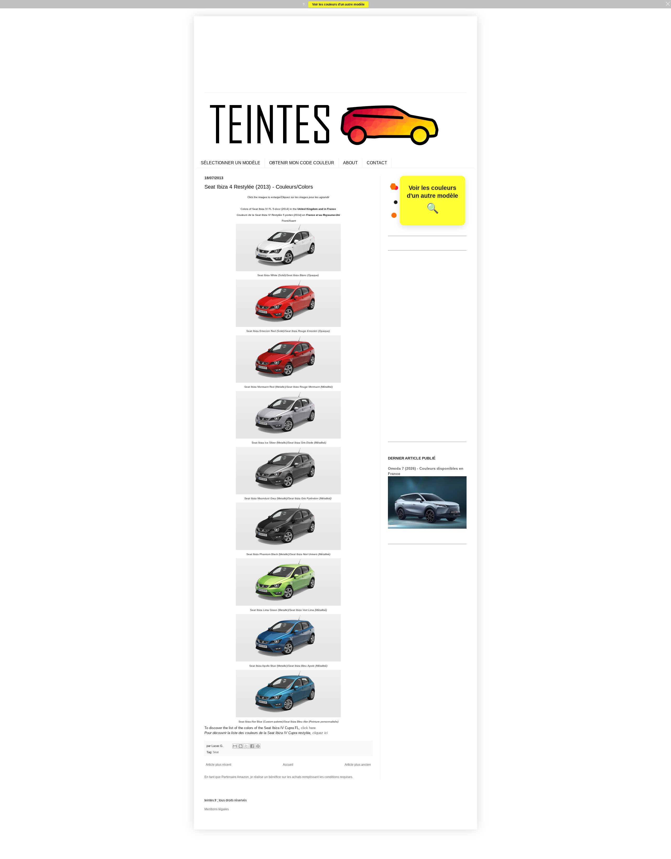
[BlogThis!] (240, 746)
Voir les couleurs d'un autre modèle (338, 4)
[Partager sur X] (246, 746)
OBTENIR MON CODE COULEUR (301, 163)
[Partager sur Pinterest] (258, 746)
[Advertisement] (335, 55)
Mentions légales (216, 809)
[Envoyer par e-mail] (234, 746)
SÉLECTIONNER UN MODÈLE (230, 163)
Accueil (288, 765)
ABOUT (350, 163)
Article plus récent (218, 765)
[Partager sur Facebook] (252, 746)
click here (308, 728)
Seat (216, 752)
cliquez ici (320, 733)
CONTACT (377, 163)
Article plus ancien (358, 765)
